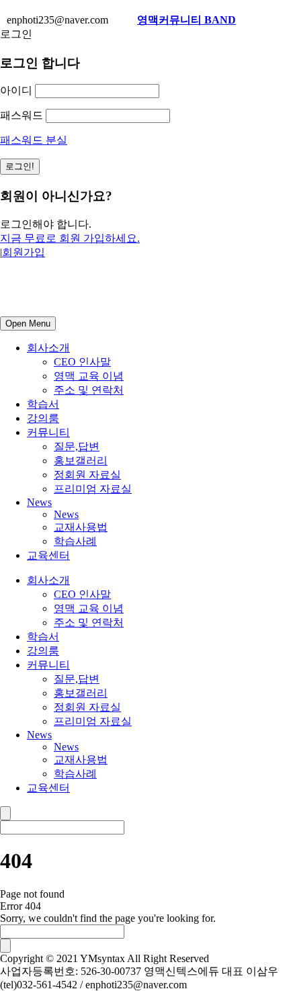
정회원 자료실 (87, 474)
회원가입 (23, 252)
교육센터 (48, 555)
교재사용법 (81, 527)
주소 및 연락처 (89, 390)
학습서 (43, 404)
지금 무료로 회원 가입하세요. (70, 238)
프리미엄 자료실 (93, 488)
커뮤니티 (48, 432)
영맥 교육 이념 (89, 376)
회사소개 (48, 347)
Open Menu (27, 323)
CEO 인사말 (82, 362)
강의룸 (43, 418)
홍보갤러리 (81, 460)
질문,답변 (76, 446)
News (39, 502)
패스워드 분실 (33, 140)
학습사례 (75, 541)
